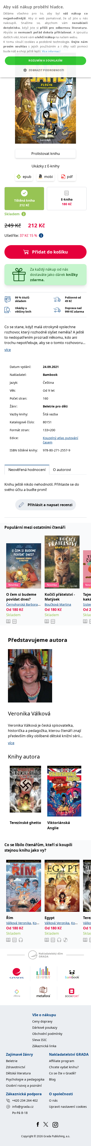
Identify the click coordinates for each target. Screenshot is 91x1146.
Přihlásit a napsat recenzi (50, 504)
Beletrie (11, 1061)
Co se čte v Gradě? (62, 1073)
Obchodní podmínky (47, 1034)
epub (27, 176)
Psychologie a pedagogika (25, 1079)
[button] (45, 70)
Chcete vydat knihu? (64, 1067)
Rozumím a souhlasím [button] (45, 60)
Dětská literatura (18, 1073)
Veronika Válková (29, 713)
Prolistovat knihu (45, 153)
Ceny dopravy (42, 1021)
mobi (48, 176)
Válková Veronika (18, 923)
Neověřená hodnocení (27, 469)
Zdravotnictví (15, 1067)
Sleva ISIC (39, 1040)
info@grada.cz (23, 1106)
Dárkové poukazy (44, 1027)
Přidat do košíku (50, 252)
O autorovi (62, 469)
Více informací (51, 51)
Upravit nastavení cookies (68, 1106)
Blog (52, 1079)
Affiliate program (61, 1061)
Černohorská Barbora (22, 604)
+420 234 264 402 (25, 1100)
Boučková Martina (58, 604)
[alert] (45, 38)
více (7, 349)
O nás (53, 1100)
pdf (70, 176)
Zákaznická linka (44, 1046)
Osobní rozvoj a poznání (24, 1085)
